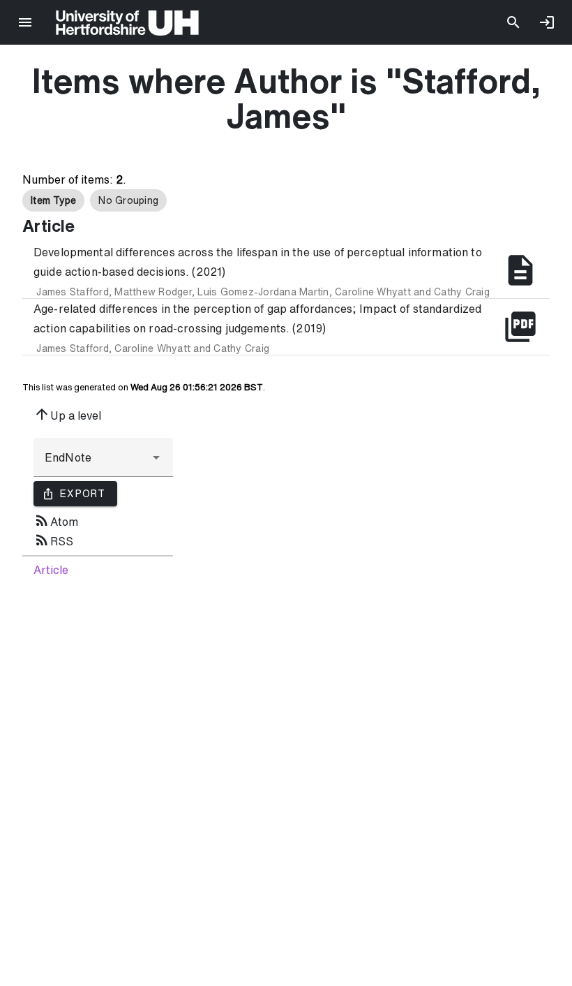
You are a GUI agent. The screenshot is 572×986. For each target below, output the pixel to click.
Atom (55, 520)
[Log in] (547, 22)
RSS (53, 539)
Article (50, 569)
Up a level (67, 414)
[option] (53, 200)
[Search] (513, 22)
